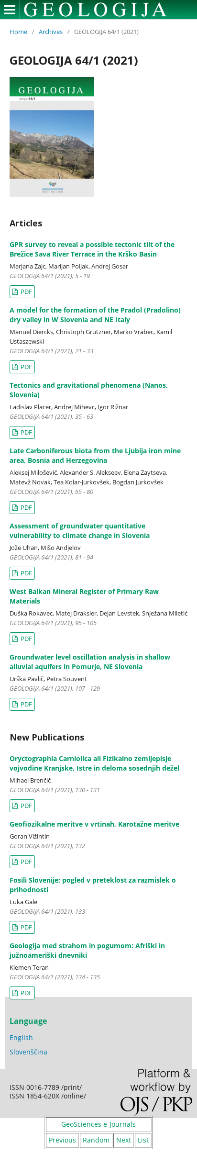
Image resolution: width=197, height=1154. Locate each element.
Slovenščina (28, 1051)
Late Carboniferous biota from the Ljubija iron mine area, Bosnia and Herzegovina (95, 455)
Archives (51, 31)
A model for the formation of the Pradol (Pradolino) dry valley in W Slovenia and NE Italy (95, 314)
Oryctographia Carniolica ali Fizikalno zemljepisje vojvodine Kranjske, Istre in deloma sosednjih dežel (94, 763)
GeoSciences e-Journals (98, 1124)
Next (123, 1139)
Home (18, 31)
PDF (25, 291)
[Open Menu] (9, 9)
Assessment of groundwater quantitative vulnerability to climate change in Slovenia (80, 530)
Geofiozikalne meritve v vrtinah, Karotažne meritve (94, 824)
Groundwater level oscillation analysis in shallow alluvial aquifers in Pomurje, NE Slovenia (90, 661)
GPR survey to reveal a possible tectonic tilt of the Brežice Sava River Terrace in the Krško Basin (92, 249)
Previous (62, 1139)
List (143, 1139)
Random (96, 1139)
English (21, 1037)
